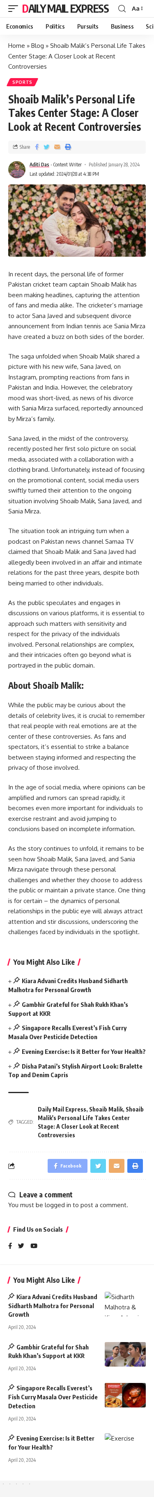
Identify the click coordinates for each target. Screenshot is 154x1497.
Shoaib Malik (106, 1109)
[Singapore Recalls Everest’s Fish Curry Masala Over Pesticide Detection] (125, 1395)
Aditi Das (39, 164)
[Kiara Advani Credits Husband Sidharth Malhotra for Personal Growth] (125, 1304)
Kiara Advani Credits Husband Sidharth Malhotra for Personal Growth (52, 1305)
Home (16, 45)
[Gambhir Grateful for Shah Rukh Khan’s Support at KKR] (125, 1354)
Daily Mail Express (65, 8)
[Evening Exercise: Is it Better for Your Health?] (125, 1445)
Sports (22, 82)
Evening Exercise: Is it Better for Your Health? (84, 1051)
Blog (37, 45)
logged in (58, 1205)
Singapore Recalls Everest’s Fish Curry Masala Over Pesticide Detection (53, 1397)
